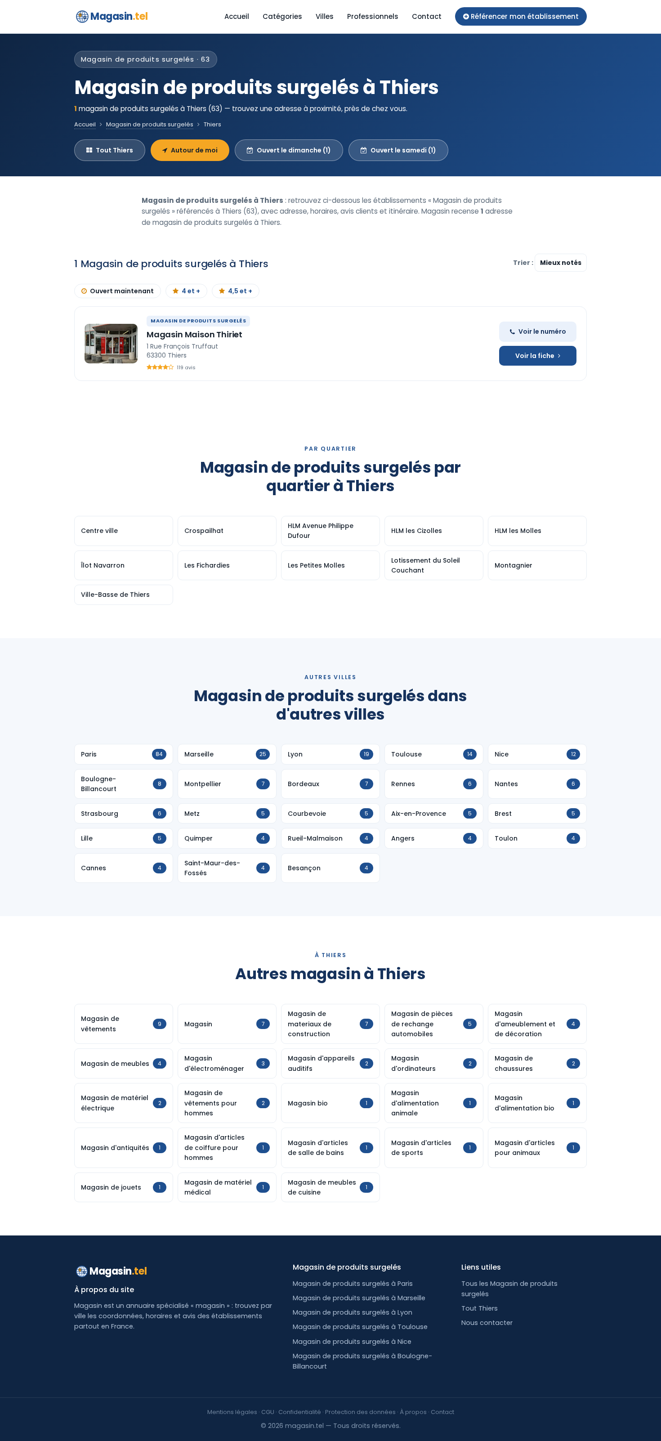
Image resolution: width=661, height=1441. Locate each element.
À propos (413, 1412)
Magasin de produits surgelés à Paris (353, 1283)
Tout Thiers (114, 150)
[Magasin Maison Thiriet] (111, 343)
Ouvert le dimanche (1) (294, 150)
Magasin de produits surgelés (149, 124)
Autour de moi (194, 150)
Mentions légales (232, 1412)
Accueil (236, 16)
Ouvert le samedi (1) (403, 150)
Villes (325, 16)
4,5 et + (240, 290)
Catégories (282, 16)
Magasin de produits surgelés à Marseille (359, 1297)
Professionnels (372, 16)
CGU (267, 1412)
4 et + (191, 290)
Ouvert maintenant (122, 290)
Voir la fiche (534, 355)
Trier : (524, 262)
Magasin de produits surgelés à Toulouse (360, 1326)
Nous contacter (487, 1322)
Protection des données (360, 1412)
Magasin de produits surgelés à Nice (352, 1341)
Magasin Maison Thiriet (194, 334)
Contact (427, 16)
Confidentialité (299, 1412)
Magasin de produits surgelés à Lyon (352, 1312)
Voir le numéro (542, 331)
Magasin (118, 16)
